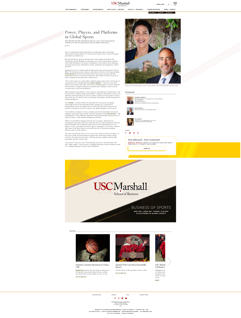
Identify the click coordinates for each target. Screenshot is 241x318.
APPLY (170, 12)
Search (169, 5)
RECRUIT (152, 12)
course (71, 103)
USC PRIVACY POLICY (94, 311)
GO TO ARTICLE (81, 277)
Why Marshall (71, 9)
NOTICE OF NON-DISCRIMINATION (111, 311)
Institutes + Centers (115, 9)
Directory (160, 4)
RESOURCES (97, 294)
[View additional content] (169, 262)
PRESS (114, 294)
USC (128, 294)
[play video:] (120, 191)
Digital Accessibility (128, 313)
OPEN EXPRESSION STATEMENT (130, 311)
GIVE (162, 12)
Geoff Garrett (96, 83)
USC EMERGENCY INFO (146, 311)
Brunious (79, 270)
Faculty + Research (135, 9)
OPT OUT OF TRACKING (113, 313)
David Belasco (70, 74)
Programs (85, 9)
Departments (98, 9)
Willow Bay (111, 114)
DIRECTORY (144, 294)
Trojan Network (153, 9)
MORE (157, 280)
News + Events (169, 9)
